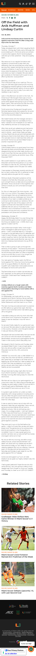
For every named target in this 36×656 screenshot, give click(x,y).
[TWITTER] (7, 18)
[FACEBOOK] (9, 18)
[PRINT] (14, 18)
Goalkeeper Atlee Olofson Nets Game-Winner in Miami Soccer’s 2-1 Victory (17, 519)
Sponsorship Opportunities (17, 635)
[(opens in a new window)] (12, 606)
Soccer (4, 10)
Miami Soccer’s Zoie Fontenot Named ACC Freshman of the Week (17, 556)
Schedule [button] (12, 10)
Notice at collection (9, 654)
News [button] (28, 10)
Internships (17, 632)
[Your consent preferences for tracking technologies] (3, 652)
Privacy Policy (22, 633)
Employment (7, 632)
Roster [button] (20, 10)
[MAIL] (11, 18)
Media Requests (27, 632)
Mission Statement (9, 633)
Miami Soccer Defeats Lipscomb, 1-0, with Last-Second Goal (17, 592)
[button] (33, 4)
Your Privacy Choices (15, 650)
